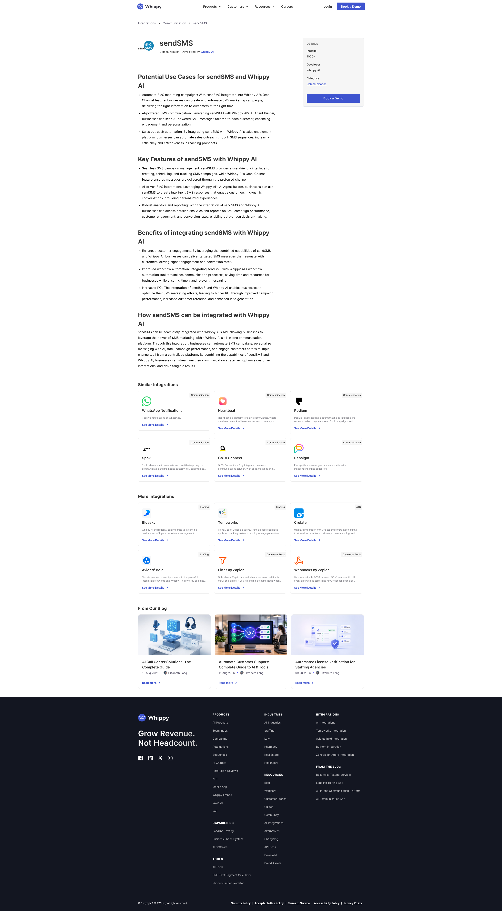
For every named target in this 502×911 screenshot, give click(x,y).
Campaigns (220, 738)
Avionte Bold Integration (331, 738)
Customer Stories (275, 798)
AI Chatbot (219, 762)
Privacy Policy (353, 903)
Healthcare (271, 762)
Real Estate (271, 754)
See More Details (153, 424)
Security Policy (241, 903)
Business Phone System (228, 839)
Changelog (271, 839)
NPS (215, 778)
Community (271, 814)
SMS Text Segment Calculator (232, 875)
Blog (267, 782)
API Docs (270, 847)
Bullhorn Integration (328, 746)
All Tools (218, 867)
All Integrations (273, 823)
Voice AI (218, 803)
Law (267, 738)
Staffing (269, 730)
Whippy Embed (222, 794)
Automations (220, 746)
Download (270, 855)
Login (328, 6)
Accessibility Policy (326, 903)
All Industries (272, 722)
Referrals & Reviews (225, 770)
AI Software (220, 847)
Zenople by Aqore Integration (335, 754)
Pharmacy (270, 746)
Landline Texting (223, 831)
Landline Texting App (329, 782)
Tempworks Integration (331, 730)
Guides (268, 806)
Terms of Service (299, 903)
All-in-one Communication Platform (338, 790)
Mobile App (220, 786)
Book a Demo (351, 6)
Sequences (220, 754)
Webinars (270, 790)
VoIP (215, 811)
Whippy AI (207, 51)
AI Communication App (330, 798)
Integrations (147, 23)
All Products (220, 722)
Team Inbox (220, 730)
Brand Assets (272, 863)
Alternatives (271, 831)
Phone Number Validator (228, 883)
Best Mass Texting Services (333, 774)
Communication (174, 23)
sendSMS (200, 23)
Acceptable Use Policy (269, 903)
